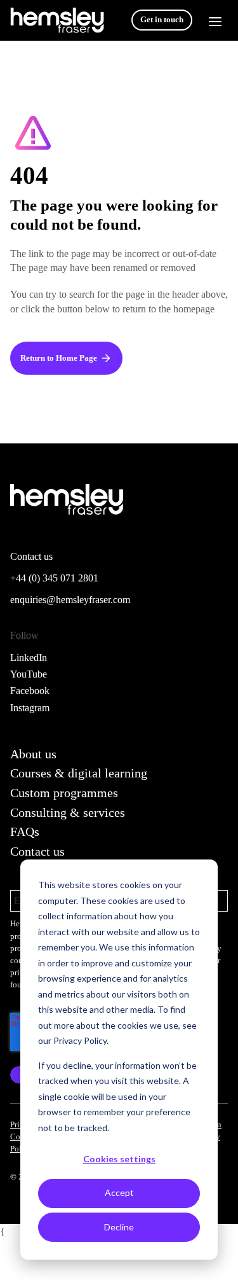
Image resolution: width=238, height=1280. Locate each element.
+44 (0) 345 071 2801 (54, 578)
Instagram (30, 707)
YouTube (28, 674)
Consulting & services (67, 812)
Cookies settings (119, 1158)
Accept (119, 1192)
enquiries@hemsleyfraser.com (70, 599)
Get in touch (161, 19)
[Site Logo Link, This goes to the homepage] (57, 20)
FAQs (24, 831)
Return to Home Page (58, 358)
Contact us (37, 851)
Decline (119, 1226)
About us (33, 754)
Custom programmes (64, 793)
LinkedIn (28, 657)
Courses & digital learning (78, 773)
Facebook (30, 690)
